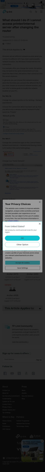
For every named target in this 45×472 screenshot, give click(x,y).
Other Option (22, 244)
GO (22, 238)
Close (40, 224)
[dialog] (22, 236)
